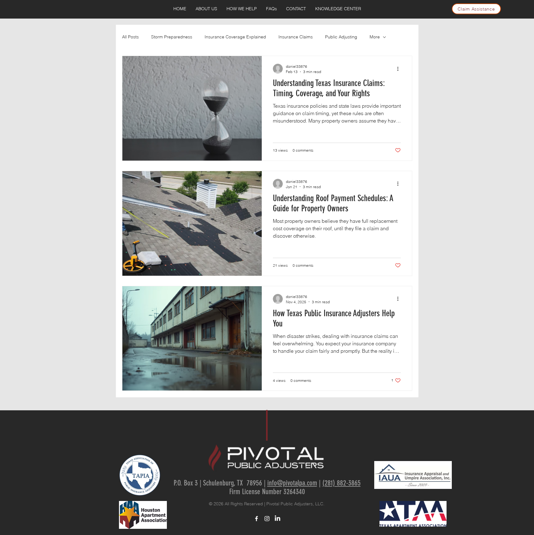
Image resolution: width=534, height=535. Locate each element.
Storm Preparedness (171, 37)
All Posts (130, 37)
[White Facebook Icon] (256, 518)
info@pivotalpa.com (292, 483)
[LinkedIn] (277, 518)
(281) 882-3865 (341, 483)
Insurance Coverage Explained (235, 37)
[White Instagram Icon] (267, 518)
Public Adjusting (341, 37)
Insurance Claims (295, 37)
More (375, 37)
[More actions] (400, 68)
